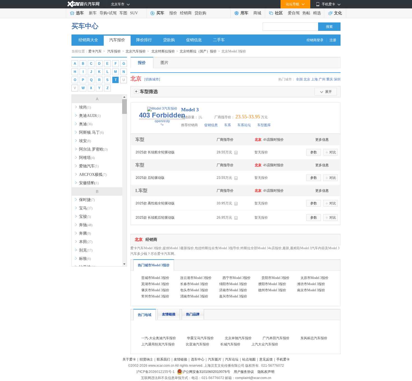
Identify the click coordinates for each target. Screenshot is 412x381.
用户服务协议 (244, 372)
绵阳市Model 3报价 (233, 284)
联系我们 (163, 359)
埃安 (85, 141)
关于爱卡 (129, 359)
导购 (103, 13)
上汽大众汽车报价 (264, 344)
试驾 (113, 13)
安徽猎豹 (89, 183)
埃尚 (85, 107)
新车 (93, 13)
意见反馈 (266, 359)
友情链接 (168, 314)
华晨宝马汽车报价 (200, 338)
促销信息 (194, 40)
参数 (313, 152)
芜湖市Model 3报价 (155, 284)
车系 (227, 125)
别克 (85, 250)
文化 (338, 13)
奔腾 (85, 233)
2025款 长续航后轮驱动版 (155, 218)
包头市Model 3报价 (194, 290)
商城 (257, 13)
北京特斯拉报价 (163, 51)
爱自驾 (294, 13)
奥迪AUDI (90, 116)
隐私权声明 (266, 372)
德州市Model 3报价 (272, 290)
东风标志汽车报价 (313, 338)
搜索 (329, 27)
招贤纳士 (146, 359)
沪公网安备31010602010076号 (206, 372)
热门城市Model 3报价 (154, 265)
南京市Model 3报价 (311, 290)
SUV (134, 13)
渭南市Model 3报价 (194, 296)
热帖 (306, 13)
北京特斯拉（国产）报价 (198, 51)
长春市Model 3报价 (194, 284)
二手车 (219, 40)
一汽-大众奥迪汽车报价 (158, 338)
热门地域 (144, 315)
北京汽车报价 (136, 51)
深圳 (337, 79)
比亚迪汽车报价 (197, 344)
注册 (333, 40)
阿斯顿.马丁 (91, 132)
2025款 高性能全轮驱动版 (155, 203)
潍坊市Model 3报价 (311, 284)
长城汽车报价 (230, 344)
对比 (332, 152)
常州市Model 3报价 (155, 296)
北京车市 (117, 4)
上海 (314, 79)
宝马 (85, 208)
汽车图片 (214, 359)
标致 (85, 259)
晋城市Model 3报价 (155, 278)
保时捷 (87, 200)
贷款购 (200, 13)
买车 (160, 13)
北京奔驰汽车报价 (238, 338)
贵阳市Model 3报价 (275, 278)
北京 (307, 79)
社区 (279, 13)
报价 (173, 13)
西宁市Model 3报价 (237, 278)
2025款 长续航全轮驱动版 (155, 152)
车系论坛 (244, 125)
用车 (244, 13)
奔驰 (85, 225)
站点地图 (249, 359)
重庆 (329, 79)
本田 (85, 242)
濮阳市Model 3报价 (272, 284)
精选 (317, 13)
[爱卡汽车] (83, 4)
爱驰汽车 (89, 166)
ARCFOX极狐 (93, 174)
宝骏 (85, 216)
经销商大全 (88, 40)
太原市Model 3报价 (314, 278)
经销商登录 (315, 40)
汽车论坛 (232, 359)
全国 (299, 79)
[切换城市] (152, 79)
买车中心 (84, 26)
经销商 (186, 13)
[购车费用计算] (236, 152)
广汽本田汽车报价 (276, 338)
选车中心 (197, 359)
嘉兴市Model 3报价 (233, 296)
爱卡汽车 (95, 51)
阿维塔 (87, 158)
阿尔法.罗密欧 (93, 149)
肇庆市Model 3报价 (155, 290)
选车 (80, 13)
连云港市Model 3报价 (196, 278)
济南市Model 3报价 (233, 290)
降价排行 (144, 40)
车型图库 (264, 125)
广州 (322, 79)
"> (162, 119)
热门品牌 (193, 314)
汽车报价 (117, 40)
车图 (123, 13)
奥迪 (85, 124)
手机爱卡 (283, 359)
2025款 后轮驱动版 (150, 178)
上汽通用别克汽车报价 (158, 344)
